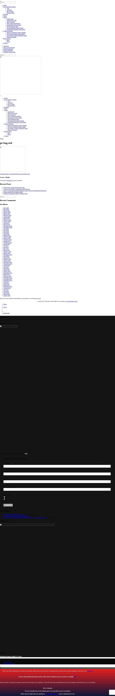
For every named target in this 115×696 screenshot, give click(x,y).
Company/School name (9, 487)
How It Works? (11, 22)
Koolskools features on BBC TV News (11, 656)
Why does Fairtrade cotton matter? (16, 34)
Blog (8, 40)
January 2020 (7, 221)
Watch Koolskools (8, 49)
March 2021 (6, 218)
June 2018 (6, 230)
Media (5, 307)
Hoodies (5, 14)
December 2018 (7, 226)
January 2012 (7, 295)
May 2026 (6, 209)
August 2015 (6, 265)
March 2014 (6, 274)
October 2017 (7, 241)
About (5, 17)
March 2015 (6, 270)
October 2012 (7, 288)
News (8, 41)
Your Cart (6, 46)
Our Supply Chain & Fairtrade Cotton (17, 35)
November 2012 (7, 286)
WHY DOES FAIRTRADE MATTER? (14, 187)
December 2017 (7, 239)
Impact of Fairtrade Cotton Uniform (16, 32)
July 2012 (6, 289)
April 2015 (6, 268)
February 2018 (7, 236)
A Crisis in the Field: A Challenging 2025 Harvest (16, 189)
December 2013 (7, 277)
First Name (6, 471)
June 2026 (6, 208)
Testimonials (10, 19)
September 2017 (7, 242)
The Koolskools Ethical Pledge (15, 28)
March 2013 (6, 285)
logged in (9, 180)
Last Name (6, 479)
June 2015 (6, 267)
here (75, 676)
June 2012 (6, 291)
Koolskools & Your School (14, 25)
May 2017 (6, 248)
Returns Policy (11, 13)
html (6, 497)
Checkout (9, 10)
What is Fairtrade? (11, 37)
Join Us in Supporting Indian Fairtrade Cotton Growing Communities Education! (24, 190)
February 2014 (7, 276)
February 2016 (7, 259)
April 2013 (6, 283)
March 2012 (6, 294)
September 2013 (7, 280)
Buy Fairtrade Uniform (9, 7)
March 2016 (6, 258)
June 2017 (6, 247)
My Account (10, 11)
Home (5, 5)
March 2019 (6, 224)
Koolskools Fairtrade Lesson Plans (16, 29)
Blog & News (7, 38)
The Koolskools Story (12, 26)
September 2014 (7, 273)
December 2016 (7, 255)
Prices (5, 16)
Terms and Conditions (9, 663)
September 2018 (7, 227)
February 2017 (7, 251)
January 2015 (7, 271)
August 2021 (6, 217)
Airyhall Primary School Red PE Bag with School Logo (15, 174)
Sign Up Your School (9, 47)
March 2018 (6, 235)
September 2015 (7, 264)
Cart (8, 8)
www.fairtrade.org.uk (71, 301)
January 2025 (7, 212)
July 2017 (6, 245)
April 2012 (6, 292)
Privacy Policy (7, 662)
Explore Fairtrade (8, 31)
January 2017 (7, 253)
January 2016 (7, 261)
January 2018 (7, 238)
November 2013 (7, 279)
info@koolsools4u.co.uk (52, 694)
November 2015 (7, 262)
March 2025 (6, 211)
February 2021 (7, 220)
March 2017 (6, 250)
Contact (5, 43)
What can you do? (11, 20)
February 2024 (7, 215)
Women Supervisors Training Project (13, 192)
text (6, 499)
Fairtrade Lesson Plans (9, 52)
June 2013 (6, 282)
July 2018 (6, 229)
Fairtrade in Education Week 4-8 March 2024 (15, 193)
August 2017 (6, 244)
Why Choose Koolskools (13, 23)
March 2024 (6, 214)
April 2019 (6, 223)
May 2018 (6, 232)
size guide (90, 671)
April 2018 (6, 233)
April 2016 (6, 256)
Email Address (7, 464)
